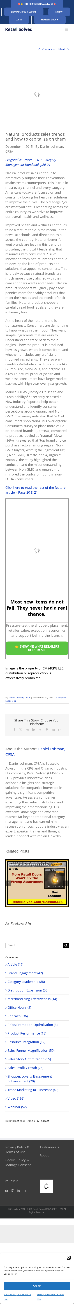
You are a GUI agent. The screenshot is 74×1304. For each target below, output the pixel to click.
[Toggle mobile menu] (67, 29)
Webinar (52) (17, 1107)
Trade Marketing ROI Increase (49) (33, 1090)
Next (61, 49)
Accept (37, 1285)
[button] (68, 1258)
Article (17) (15, 964)
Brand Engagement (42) (25, 973)
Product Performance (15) (27, 1033)
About (44, 1155)
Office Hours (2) (19, 1007)
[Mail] (24, 1190)
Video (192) (16, 1098)
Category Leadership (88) (26, 981)
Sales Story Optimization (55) (29, 1059)
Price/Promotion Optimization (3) (32, 1025)
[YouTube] (6, 1190)
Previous (48, 49)
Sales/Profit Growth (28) (25, 1068)
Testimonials (49, 1147)
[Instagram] (12, 1190)
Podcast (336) (18, 1016)
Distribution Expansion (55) (28, 990)
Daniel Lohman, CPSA (19, 697)
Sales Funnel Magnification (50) (31, 1050)
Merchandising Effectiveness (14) (32, 999)
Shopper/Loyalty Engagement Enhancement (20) (30, 1078)
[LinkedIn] (18, 1190)
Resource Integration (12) (26, 1042)
